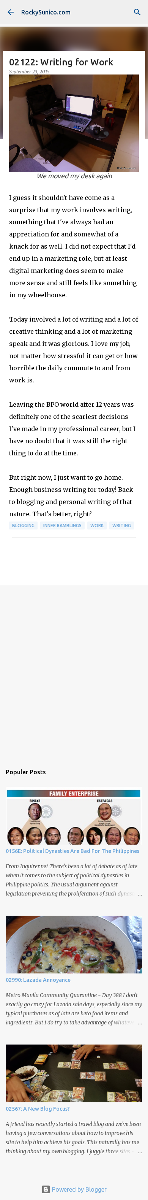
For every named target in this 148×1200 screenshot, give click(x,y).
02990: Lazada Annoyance (38, 980)
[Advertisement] (74, 671)
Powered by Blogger (78, 1189)
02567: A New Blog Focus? (38, 1109)
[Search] (137, 12)
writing (121, 525)
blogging (23, 525)
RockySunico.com (46, 12)
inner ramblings (62, 525)
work (97, 525)
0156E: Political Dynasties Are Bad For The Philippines (72, 851)
